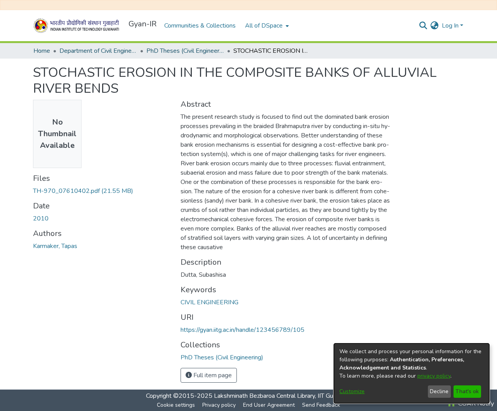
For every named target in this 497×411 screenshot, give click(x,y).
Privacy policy (219, 405)
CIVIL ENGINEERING (209, 302)
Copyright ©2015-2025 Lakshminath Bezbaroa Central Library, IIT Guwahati (248, 396)
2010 (41, 218)
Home (41, 51)
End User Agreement (269, 405)
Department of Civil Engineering (98, 51)
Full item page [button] (212, 375)
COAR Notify (475, 403)
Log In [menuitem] (450, 25)
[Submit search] (423, 25)
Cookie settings (176, 405)
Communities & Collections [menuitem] (200, 25)
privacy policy (433, 376)
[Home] (77, 25)
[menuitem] (266, 25)
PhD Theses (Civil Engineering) (185, 51)
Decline (439, 391)
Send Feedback (321, 405)
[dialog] (411, 373)
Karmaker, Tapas (55, 246)
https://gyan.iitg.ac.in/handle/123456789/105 (242, 330)
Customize (352, 391)
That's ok (467, 391)
